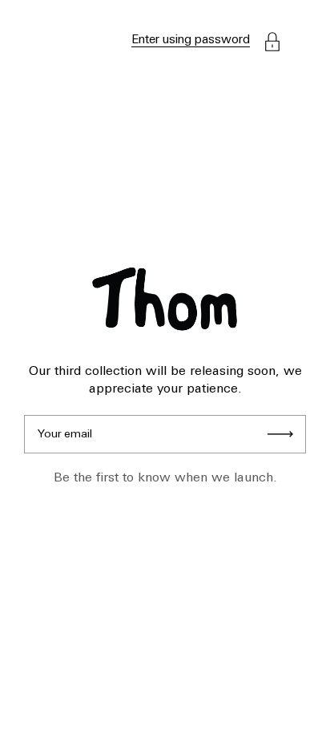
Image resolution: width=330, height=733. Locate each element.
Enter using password (190, 40)
